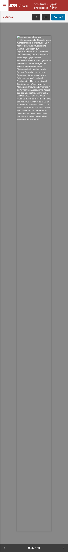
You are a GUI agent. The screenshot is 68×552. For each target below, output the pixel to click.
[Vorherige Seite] (4, 548)
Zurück (9, 16)
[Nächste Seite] (64, 548)
